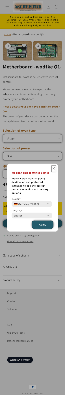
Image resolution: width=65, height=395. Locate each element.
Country (16, 198)
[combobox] (26, 204)
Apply (42, 224)
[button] (53, 168)
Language (17, 210)
